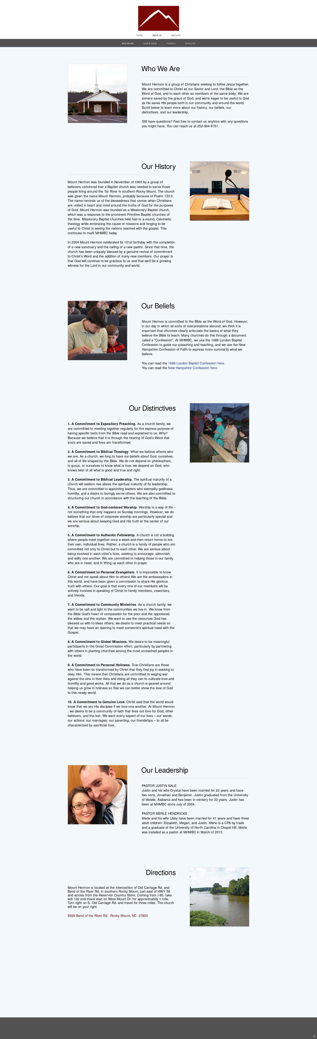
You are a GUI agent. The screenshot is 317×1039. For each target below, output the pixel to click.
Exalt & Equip (150, 43)
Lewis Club (190, 43)
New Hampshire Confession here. (193, 367)
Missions (171, 43)
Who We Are (128, 43)
